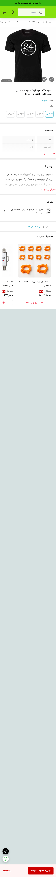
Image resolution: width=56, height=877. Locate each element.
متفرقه (45, 100)
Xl (21, 114)
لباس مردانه (13, 22)
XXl (10, 114)
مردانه (24, 22)
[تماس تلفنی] (5, 851)
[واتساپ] (5, 859)
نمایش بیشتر (50, 153)
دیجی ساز (50, 22)
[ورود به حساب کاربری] (12, 12)
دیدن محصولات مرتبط (40, 870)
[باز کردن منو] (51, 12)
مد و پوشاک (36, 22)
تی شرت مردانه (34, 226)
